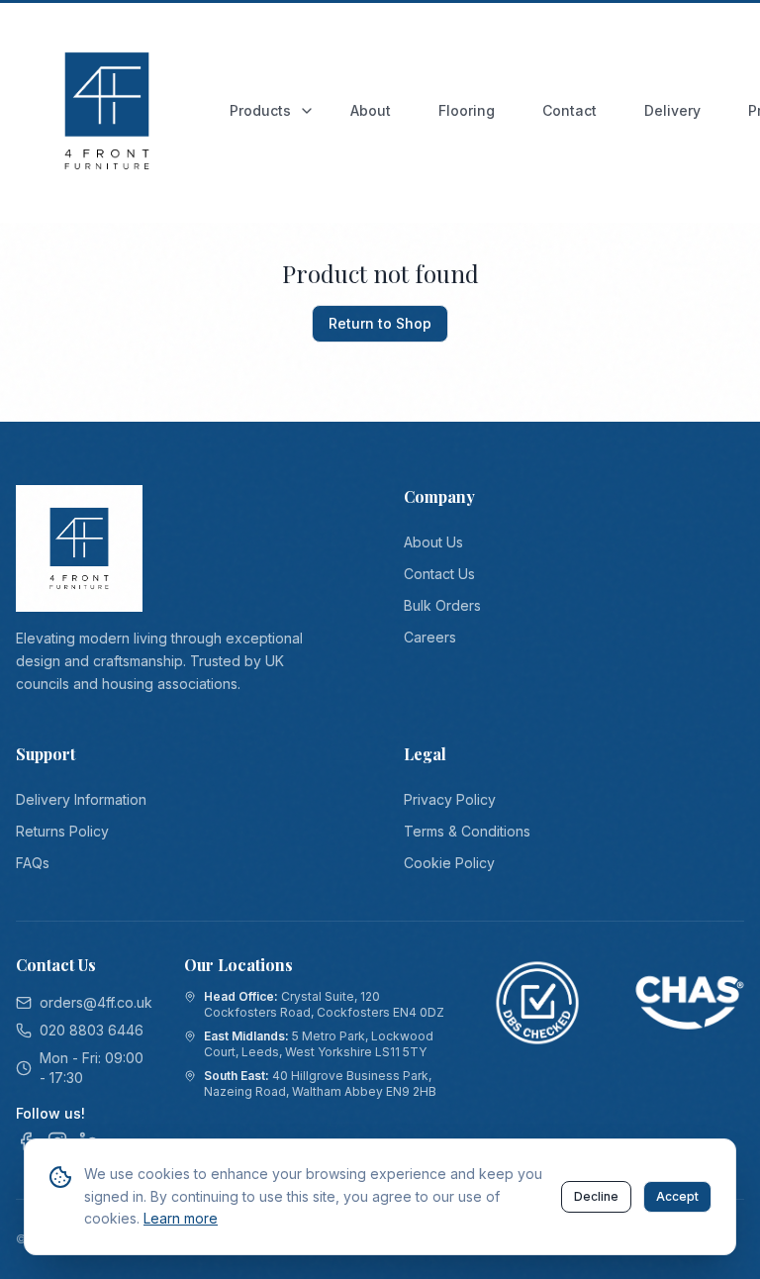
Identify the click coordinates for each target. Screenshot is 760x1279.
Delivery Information (81, 799)
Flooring (466, 110)
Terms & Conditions (467, 831)
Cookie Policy (449, 862)
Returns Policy (62, 831)
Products (260, 110)
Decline (596, 1196)
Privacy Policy (450, 799)
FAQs (32, 862)
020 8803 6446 (91, 1030)
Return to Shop (380, 323)
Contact (569, 110)
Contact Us (439, 573)
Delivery (672, 110)
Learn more (180, 1218)
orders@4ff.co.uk (96, 1002)
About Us (433, 542)
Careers (430, 637)
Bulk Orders (442, 605)
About (370, 110)
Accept (677, 1196)
